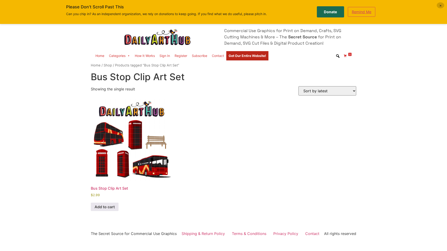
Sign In (164, 56)
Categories (117, 56)
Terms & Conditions (249, 233)
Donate (330, 12)
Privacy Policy (285, 233)
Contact (218, 56)
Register (181, 56)
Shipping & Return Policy (203, 233)
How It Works (145, 56)
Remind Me (361, 12)
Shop (108, 65)
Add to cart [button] (105, 207)
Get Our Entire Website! (247, 56)
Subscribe (199, 56)
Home (99, 56)
